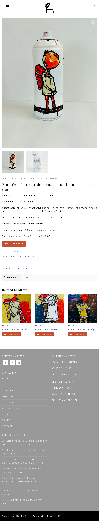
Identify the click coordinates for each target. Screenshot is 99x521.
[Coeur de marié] (91, 185)
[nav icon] (7, 6)
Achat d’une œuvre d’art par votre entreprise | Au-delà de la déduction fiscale (21, 481)
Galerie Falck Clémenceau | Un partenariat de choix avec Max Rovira (22, 461)
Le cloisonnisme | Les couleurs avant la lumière (23, 502)
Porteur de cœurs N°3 (15, 329)
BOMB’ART (7, 402)
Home (4, 179)
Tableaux (6, 325)
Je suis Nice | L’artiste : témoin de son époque (23, 492)
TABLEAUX (7, 390)
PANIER (6, 420)
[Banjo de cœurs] (95, 185)
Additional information (14, 268)
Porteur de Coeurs (25, 256)
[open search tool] (95, 6)
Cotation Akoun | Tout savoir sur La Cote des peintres (24, 452)
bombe (11, 256)
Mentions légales (56, 516)
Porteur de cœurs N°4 (81, 329)
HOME (5, 378)
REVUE (5, 414)
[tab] (14, 268)
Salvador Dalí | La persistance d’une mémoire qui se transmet (21, 470)
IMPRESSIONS (10, 396)
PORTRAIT (7, 384)
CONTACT (7, 426)
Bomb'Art (14, 179)
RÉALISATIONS (10, 408)
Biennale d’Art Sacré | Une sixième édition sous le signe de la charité (24, 442)
